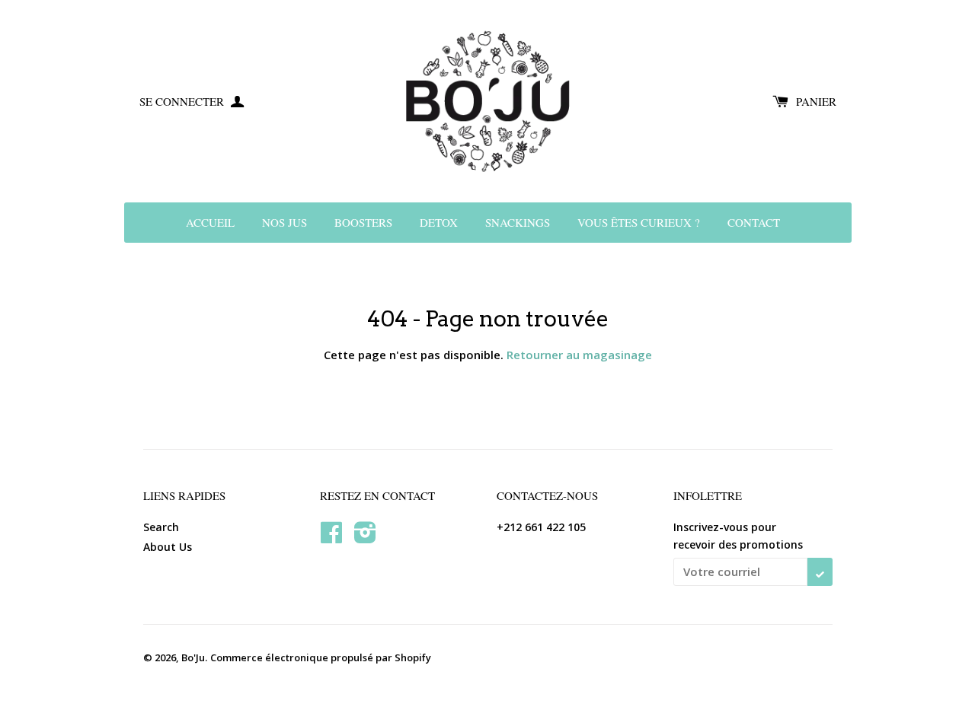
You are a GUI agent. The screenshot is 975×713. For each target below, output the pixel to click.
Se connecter (183, 101)
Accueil (210, 222)
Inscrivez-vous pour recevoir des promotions (738, 535)
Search (161, 527)
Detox (439, 222)
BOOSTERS (363, 222)
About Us (167, 547)
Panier (816, 101)
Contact (753, 222)
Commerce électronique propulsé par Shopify (320, 657)
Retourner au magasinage (579, 354)
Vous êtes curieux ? (638, 222)
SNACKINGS (517, 222)
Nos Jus (284, 222)
